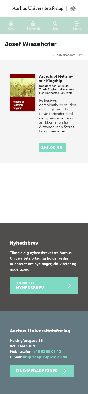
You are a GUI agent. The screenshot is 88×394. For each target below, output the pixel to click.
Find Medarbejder (37, 370)
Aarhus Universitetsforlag (44, 8)
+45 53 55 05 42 (47, 351)
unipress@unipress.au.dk (45, 357)
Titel (80, 55)
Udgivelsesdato (63, 55)
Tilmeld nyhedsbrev (30, 285)
